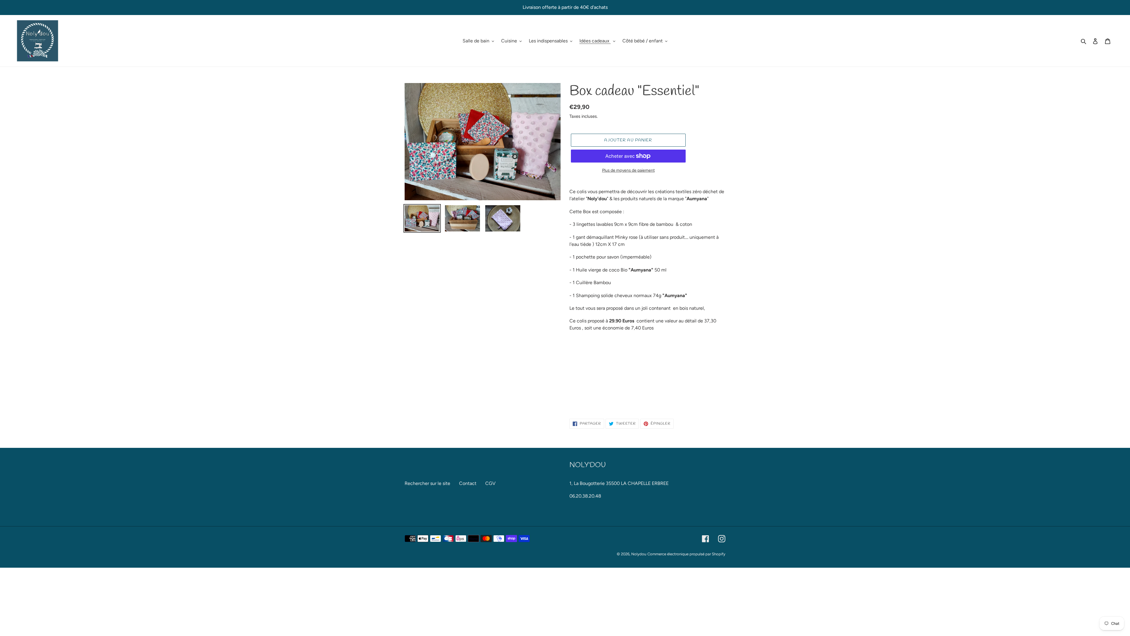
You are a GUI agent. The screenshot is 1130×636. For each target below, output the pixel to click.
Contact (467, 483)
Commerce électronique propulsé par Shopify (686, 554)
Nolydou (638, 554)
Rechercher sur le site (427, 483)
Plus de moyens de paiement (628, 170)
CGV (490, 483)
